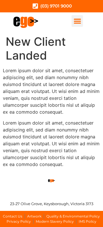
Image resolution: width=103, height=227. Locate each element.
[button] (77, 21)
